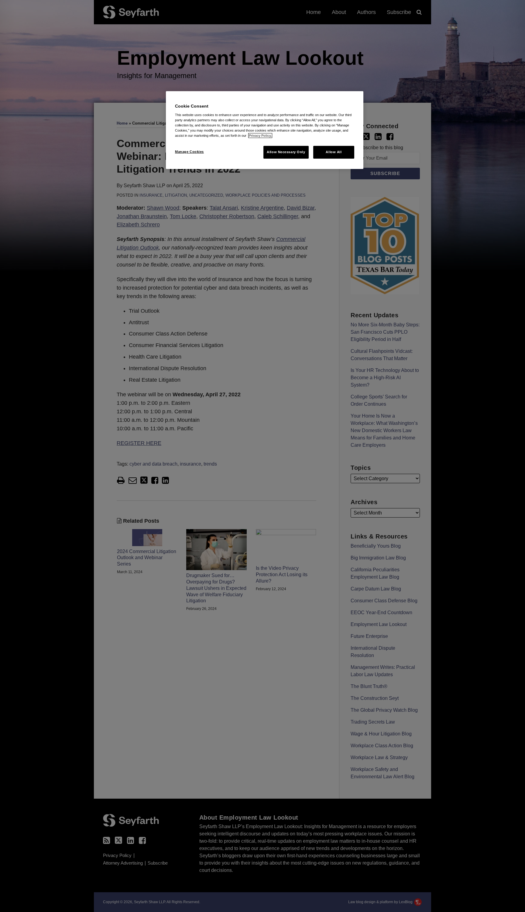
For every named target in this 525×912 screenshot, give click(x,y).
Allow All (333, 152)
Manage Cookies (189, 151)
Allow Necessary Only (286, 152)
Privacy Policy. (260, 135)
